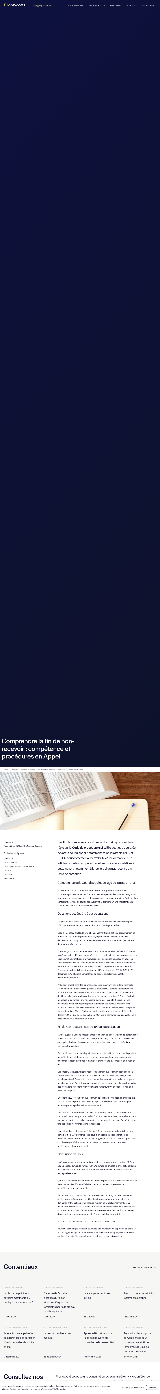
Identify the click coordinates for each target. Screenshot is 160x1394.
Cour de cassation (66, 905)
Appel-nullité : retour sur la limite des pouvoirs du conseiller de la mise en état (99, 1337)
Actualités (131, 5)
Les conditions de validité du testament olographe (139, 1295)
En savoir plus (127, 1387)
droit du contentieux (101, 1236)
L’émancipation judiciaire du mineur (99, 1295)
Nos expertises (96, 5)
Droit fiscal (7, 870)
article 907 (63, 1038)
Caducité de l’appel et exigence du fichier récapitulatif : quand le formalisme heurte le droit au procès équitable (59, 1302)
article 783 (94, 1130)
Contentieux (8, 842)
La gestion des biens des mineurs (57, 1335)
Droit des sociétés (10, 862)
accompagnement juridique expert (74, 1232)
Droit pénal (8, 874)
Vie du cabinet (9, 878)
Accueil (6, 769)
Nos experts (115, 5)
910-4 (95, 1075)
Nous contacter (149, 5)
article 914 (128, 966)
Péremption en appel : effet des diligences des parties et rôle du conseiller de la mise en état (19, 1339)
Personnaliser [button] (139, 1387)
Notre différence (75, 5)
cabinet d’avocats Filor (68, 1236)
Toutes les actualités (146, 1266)
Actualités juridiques (19, 769)
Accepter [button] (152, 1387)
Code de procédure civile (111, 1165)
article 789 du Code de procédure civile (82, 890)
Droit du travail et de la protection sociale (19, 866)
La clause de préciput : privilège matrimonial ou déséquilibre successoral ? (18, 1297)
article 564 (71, 962)
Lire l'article (31, 1316)
